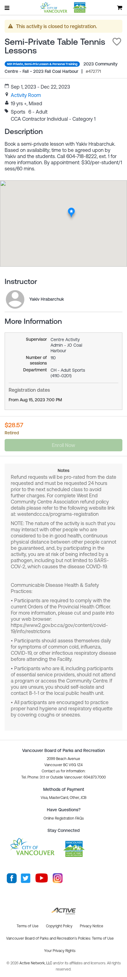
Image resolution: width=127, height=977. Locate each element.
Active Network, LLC (36, 963)
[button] (117, 41)
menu (7, 7)
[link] (26, 95)
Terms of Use (103, 938)
